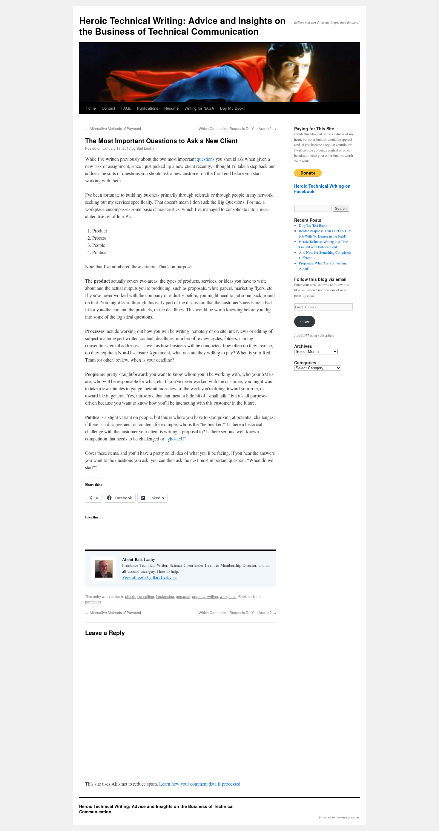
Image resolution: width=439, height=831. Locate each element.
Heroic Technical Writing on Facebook (322, 188)
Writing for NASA (199, 108)
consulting (145, 596)
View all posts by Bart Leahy (149, 577)
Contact (108, 108)
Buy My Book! (232, 108)
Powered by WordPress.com (339, 817)
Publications (147, 108)
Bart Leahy (145, 148)
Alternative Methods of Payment (113, 128)
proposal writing (205, 596)
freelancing (165, 596)
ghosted (175, 438)
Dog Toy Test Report (314, 225)
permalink (93, 601)
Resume (171, 108)
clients (130, 596)
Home (91, 108)
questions (205, 159)
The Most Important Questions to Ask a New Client (161, 140)
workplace (228, 596)
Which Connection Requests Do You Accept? (237, 128)
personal (183, 596)
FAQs (126, 108)
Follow (305, 321)
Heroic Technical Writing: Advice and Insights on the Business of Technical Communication (182, 25)
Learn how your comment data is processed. (200, 784)
